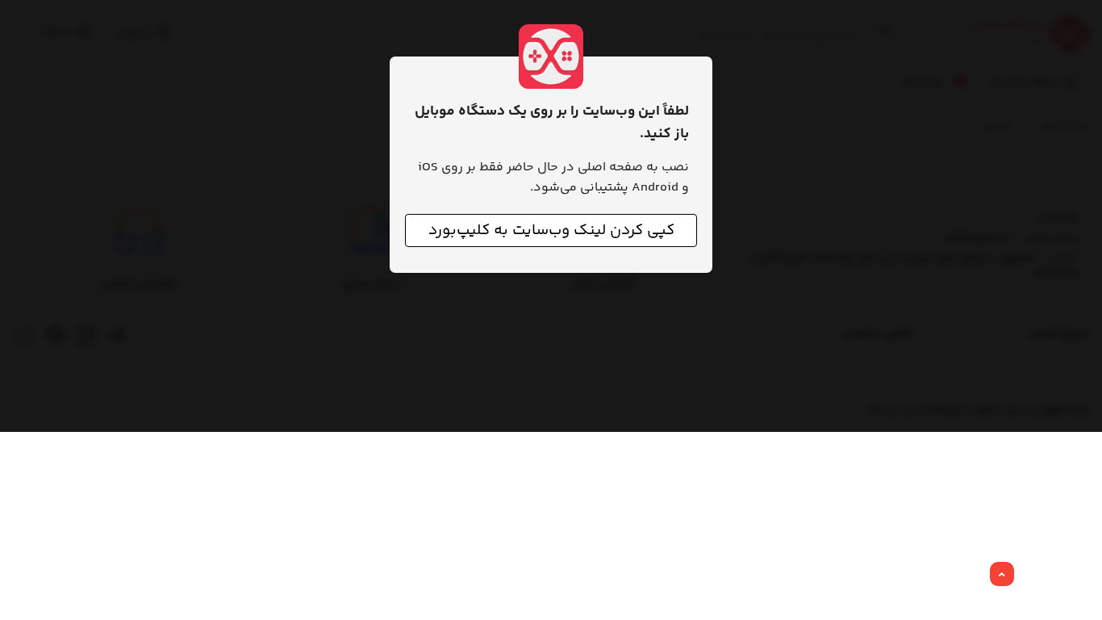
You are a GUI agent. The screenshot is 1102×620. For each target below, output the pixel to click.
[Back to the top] (1002, 575)
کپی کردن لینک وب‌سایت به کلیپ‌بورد (551, 230)
